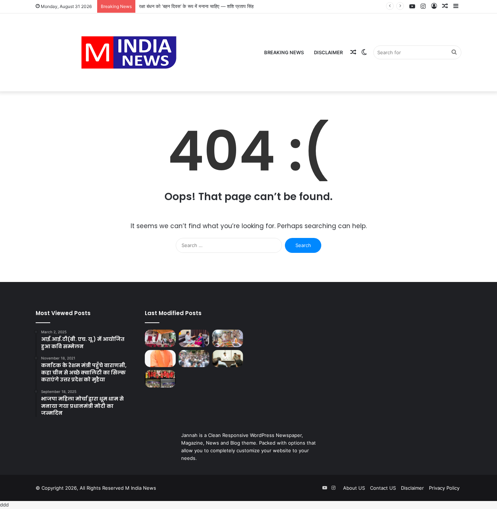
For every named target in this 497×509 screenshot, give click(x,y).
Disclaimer (328, 52)
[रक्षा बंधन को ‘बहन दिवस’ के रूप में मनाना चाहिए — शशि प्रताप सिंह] (194, 338)
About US (354, 488)
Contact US (383, 488)
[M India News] (129, 52)
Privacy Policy (444, 488)
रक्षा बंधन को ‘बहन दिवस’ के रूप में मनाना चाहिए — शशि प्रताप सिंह (196, 6)
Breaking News (284, 52)
